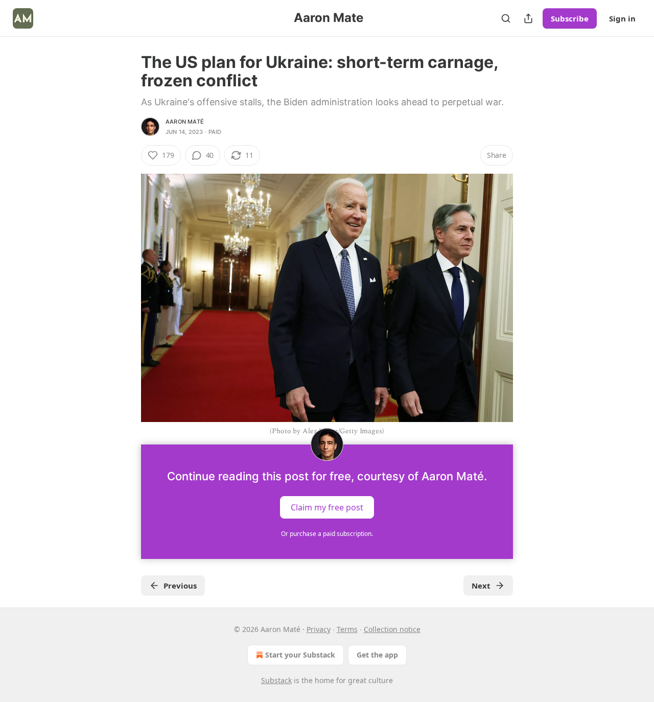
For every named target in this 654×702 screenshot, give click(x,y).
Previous (180, 585)
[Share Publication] (528, 18)
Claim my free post (327, 506)
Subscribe (570, 18)
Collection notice (392, 629)
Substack (276, 680)
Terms (347, 629)
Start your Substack (300, 655)
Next (481, 585)
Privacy (319, 629)
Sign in (622, 18)
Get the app (377, 655)
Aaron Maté (185, 121)
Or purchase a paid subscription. (327, 533)
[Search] (506, 18)
